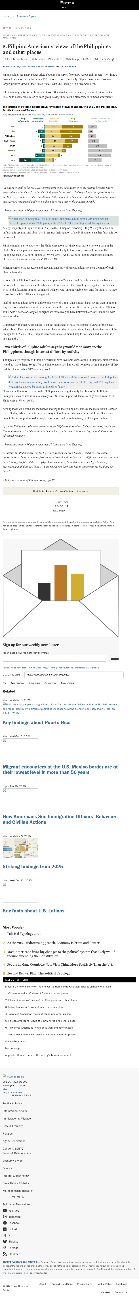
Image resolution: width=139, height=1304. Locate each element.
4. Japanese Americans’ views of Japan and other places (38, 1014)
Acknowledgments (15, 1041)
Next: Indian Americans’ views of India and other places (60, 491)
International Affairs (15, 1111)
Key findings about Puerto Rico (37, 722)
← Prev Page (60, 502)
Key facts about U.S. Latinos (33, 911)
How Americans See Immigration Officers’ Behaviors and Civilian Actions (60, 819)
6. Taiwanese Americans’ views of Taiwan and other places (39, 1027)
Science (7, 1168)
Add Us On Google (105, 59)
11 (66, 506)
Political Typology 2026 (24, 934)
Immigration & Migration (87, 667)
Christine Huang (45, 66)
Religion (8, 1133)
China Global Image (39, 667)
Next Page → (60, 510)
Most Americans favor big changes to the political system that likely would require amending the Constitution (61, 954)
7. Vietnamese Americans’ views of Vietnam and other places (40, 1034)
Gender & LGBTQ (13, 1148)
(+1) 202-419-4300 (13, 1092)
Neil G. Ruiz (12, 66)
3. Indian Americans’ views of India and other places (35, 1007)
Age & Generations (14, 1141)
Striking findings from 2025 (33, 866)
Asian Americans (19, 667)
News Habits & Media (16, 1183)
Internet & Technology (16, 1175)
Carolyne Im (27, 66)
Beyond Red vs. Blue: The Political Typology (38, 973)
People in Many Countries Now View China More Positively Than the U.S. (60, 964)
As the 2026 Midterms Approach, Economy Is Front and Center (53, 943)
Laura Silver (68, 66)
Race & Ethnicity (13, 1126)
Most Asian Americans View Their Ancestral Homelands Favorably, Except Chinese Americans (56, 36)
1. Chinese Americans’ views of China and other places (36, 993)
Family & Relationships (17, 1153)
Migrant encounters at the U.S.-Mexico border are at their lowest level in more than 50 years (60, 769)
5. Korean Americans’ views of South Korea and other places (40, 1020)
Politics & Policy (12, 1103)
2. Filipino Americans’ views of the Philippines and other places (41, 1000)
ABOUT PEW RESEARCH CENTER (19, 1262)
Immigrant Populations (61, 667)
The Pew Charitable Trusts (15, 1272)
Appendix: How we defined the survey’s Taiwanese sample (38, 1055)
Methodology (12, 1048)
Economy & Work (13, 1160)
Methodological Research (18, 1190)
